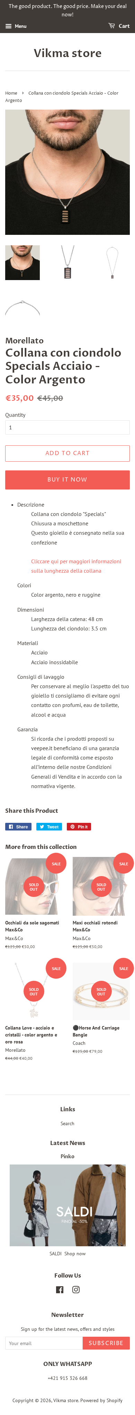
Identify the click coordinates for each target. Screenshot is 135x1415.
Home (11, 93)
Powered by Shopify (101, 1400)
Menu (20, 26)
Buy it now (67, 480)
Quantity (15, 414)
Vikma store (68, 53)
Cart (124, 26)
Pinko (67, 1157)
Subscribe (106, 1343)
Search (67, 1123)
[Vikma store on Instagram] (76, 1291)
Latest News (67, 1143)
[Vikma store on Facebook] (60, 1291)
